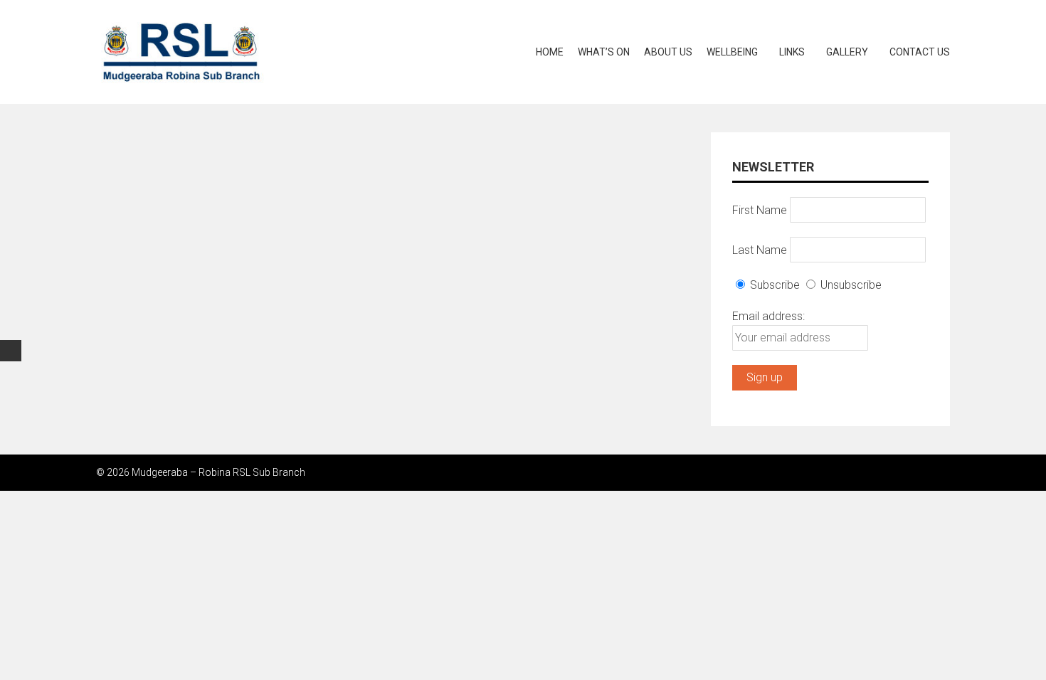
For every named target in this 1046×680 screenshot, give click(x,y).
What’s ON (604, 52)
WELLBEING (732, 52)
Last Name (759, 249)
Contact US (919, 52)
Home (550, 52)
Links (792, 52)
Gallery (847, 52)
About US (668, 52)
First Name (759, 209)
